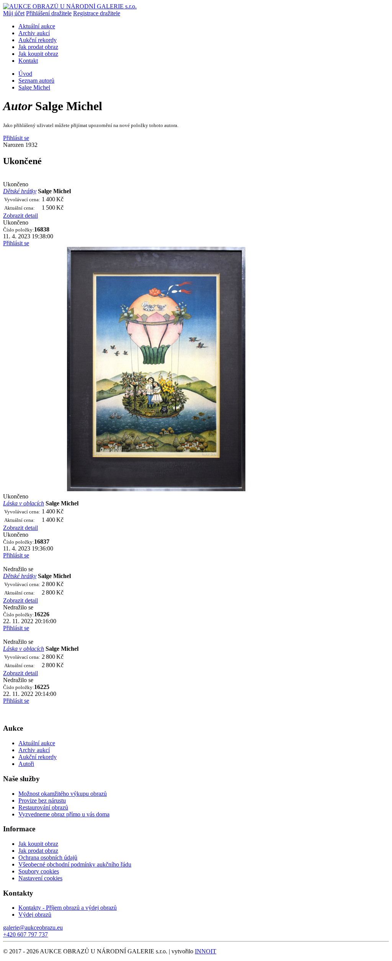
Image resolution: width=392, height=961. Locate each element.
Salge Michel (34, 87)
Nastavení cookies (40, 878)
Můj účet (13, 13)
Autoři (26, 764)
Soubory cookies (38, 871)
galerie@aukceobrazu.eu (33, 927)
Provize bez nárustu (42, 800)
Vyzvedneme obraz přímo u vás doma (63, 814)
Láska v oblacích (23, 503)
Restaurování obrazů (43, 807)
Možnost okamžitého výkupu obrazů (62, 793)
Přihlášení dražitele (49, 13)
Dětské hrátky (19, 191)
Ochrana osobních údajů (47, 857)
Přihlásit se (16, 138)
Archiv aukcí (34, 33)
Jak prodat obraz (38, 47)
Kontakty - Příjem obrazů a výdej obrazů (67, 907)
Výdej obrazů (34, 914)
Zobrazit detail (20, 215)
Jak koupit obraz (38, 53)
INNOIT (205, 951)
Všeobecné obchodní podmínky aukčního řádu (74, 864)
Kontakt (28, 60)
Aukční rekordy (37, 40)
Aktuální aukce (36, 26)
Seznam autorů (36, 80)
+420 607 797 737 (25, 934)
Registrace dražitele (96, 13)
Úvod (25, 73)
